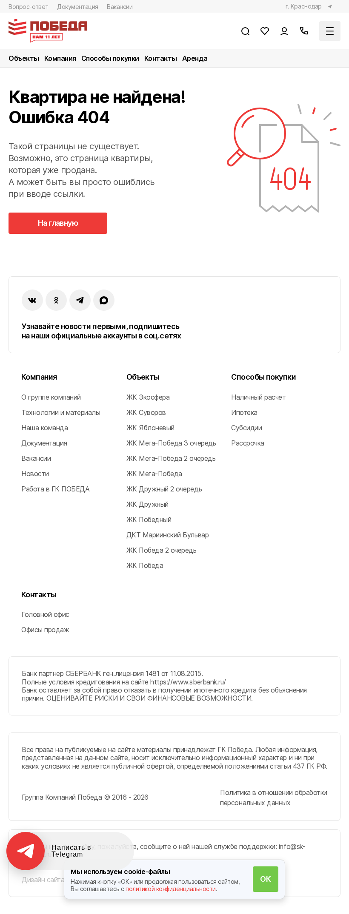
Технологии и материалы (60, 412)
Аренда (195, 58)
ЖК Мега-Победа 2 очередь (170, 458)
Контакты (160, 58)
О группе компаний (51, 397)
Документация (77, 6)
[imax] (103, 300)
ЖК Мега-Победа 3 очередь (171, 443)
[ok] (56, 300)
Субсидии (246, 427)
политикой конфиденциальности (171, 888)
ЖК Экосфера (148, 397)
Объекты (24, 58)
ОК (265, 878)
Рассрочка (247, 443)
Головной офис (45, 614)
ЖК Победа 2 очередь (161, 550)
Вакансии (120, 6)
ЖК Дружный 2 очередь (164, 489)
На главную (58, 223)
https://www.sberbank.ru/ (188, 682)
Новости (35, 473)
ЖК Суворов (146, 412)
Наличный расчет (258, 397)
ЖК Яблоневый (150, 427)
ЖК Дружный (147, 504)
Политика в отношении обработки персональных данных (273, 797)
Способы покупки (110, 58)
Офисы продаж (45, 629)
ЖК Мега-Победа (154, 473)
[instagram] (80, 300)
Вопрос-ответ (29, 6)
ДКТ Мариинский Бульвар (167, 535)
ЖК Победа (144, 565)
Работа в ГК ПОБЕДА (55, 489)
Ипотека (244, 412)
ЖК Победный (149, 519)
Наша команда (44, 427)
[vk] (32, 300)
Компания (60, 58)
